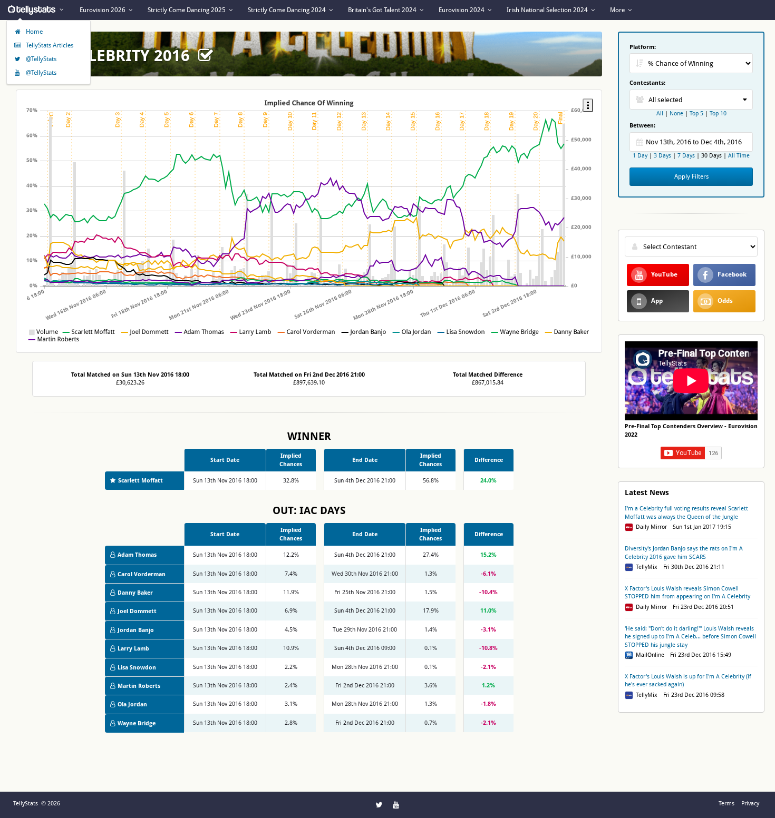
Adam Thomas (137, 554)
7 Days (686, 155)
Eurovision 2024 (462, 10)
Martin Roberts (139, 686)
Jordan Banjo (136, 630)
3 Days (662, 155)
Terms (726, 803)
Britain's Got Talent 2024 (383, 10)
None (676, 113)
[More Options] (588, 105)
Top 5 (696, 113)
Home (33, 31)
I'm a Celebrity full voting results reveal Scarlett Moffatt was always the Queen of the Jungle (686, 512)
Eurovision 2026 (103, 10)
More (618, 10)
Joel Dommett (137, 611)
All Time (739, 155)
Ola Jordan (132, 704)
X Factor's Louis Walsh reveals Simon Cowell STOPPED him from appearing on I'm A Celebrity (687, 592)
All (659, 113)
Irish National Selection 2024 (548, 10)
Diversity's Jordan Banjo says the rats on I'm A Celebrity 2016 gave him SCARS (684, 552)
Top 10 (718, 113)
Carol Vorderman (142, 574)
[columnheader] (291, 460)
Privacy (750, 803)
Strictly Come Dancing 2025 (187, 10)
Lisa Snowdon (137, 667)
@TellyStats (40, 59)
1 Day (641, 155)
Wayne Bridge (137, 723)
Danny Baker (135, 592)
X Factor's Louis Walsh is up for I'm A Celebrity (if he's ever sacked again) (688, 680)
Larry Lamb (133, 648)
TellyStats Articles (48, 45)
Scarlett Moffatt (140, 480)
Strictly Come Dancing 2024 (287, 10)
